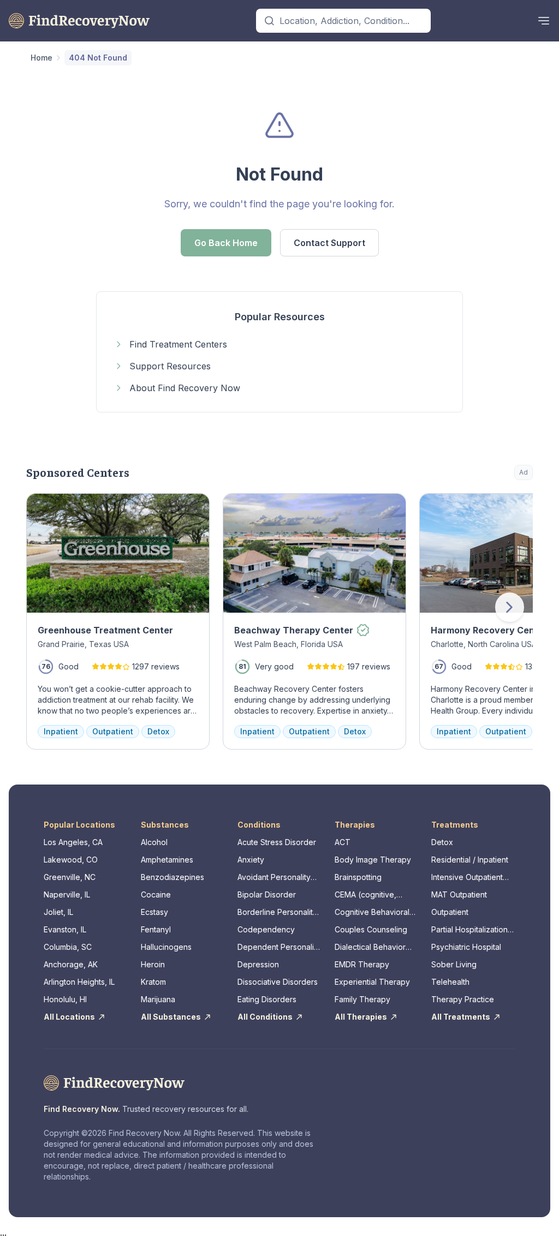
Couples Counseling (371, 929)
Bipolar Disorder (266, 894)
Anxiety (250, 859)
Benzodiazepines (172, 877)
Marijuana (158, 999)
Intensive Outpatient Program (467, 877)
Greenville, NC (70, 877)
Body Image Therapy (373, 859)
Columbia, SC (68, 946)
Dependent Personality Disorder (278, 947)
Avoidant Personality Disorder (274, 877)
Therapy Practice (462, 999)
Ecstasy (154, 912)
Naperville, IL (67, 894)
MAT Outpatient (459, 894)
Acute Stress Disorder (276, 842)
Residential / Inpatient (469, 859)
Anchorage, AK (71, 964)
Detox (442, 842)
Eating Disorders (266, 999)
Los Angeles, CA (73, 842)
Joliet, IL (58, 912)
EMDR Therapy (362, 964)
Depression (258, 964)
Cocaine (156, 894)
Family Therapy (362, 999)
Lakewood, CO (71, 859)
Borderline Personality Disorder (277, 912)
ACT (342, 842)
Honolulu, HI (65, 999)
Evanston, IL (65, 929)
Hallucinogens (166, 946)
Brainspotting (358, 877)
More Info (480, 507)
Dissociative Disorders (277, 981)
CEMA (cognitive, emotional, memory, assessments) (370, 895)
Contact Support (329, 242)
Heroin (153, 964)
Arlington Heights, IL (79, 981)
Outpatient (449, 912)
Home (41, 57)
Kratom (153, 981)
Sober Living (454, 964)
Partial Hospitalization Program (469, 930)
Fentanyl (156, 929)
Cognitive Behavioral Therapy (372, 912)
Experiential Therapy (372, 981)
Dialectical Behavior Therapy (370, 947)
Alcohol (154, 842)
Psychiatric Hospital (466, 946)
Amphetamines (167, 859)
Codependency (266, 929)
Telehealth (450, 981)
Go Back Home (226, 242)
